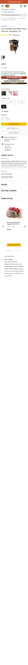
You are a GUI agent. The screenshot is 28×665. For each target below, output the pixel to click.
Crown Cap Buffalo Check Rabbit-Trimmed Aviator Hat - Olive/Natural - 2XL (14, 30)
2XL (4, 106)
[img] (25, 6)
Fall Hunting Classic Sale (13, 2)
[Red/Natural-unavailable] (15, 93)
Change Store (7, 150)
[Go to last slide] (3, 226)
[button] (26, 2)
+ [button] (8, 118)
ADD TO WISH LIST (12, 128)
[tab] (11, 250)
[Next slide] (25, 226)
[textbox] (5, 119)
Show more (4, 171)
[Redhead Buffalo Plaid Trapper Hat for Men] (14, 211)
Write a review (16, 35)
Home (2, 18)
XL (21, 102)
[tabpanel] (14, 225)
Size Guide (5, 111)
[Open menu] (2, 6)
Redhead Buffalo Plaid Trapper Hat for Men (13, 223)
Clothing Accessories (12, 18)
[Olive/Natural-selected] (3, 93)
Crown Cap (3, 26)
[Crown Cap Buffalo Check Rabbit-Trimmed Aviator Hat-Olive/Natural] (3, 57)
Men (6, 18)
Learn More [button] (6, 140)
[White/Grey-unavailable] (9, 93)
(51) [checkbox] (13, 226)
